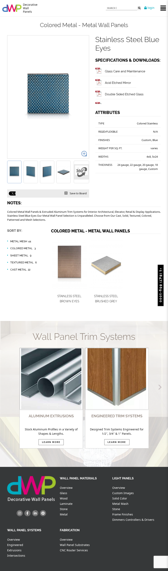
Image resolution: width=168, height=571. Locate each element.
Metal (64, 514)
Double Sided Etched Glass (124, 94)
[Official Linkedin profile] (35, 513)
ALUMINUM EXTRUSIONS (51, 416)
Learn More (51, 442)
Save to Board (78, 193)
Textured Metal (23, 262)
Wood (64, 498)
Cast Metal (20, 269)
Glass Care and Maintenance (125, 71)
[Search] (139, 8)
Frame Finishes (122, 514)
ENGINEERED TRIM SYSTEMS (116, 416)
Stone (64, 509)
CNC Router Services (74, 550)
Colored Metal (23, 248)
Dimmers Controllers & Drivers (133, 520)
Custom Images (123, 493)
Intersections (16, 555)
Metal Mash (120, 504)
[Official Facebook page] (27, 513)
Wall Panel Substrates (75, 545)
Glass (63, 493)
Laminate (66, 504)
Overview (66, 488)
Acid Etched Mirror (118, 82)
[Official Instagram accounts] (20, 513)
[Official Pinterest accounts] (43, 513)
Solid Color (119, 498)
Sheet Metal (20, 255)
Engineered (15, 545)
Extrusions (14, 550)
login (150, 8)
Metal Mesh (20, 241)
